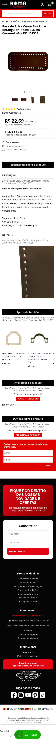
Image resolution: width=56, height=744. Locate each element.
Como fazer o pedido (28, 578)
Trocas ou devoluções (28, 590)
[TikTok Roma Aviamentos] (42, 695)
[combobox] (28, 13)
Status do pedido (28, 582)
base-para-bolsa (40, 21)
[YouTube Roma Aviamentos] (28, 695)
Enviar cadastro (18, 551)
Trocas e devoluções (28, 634)
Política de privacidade (28, 656)
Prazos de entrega (28, 597)
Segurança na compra (28, 638)
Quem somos (28, 652)
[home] (18, 5)
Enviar (48, 465)
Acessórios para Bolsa (20, 21)
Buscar (47, 13)
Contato (28, 630)
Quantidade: (5, 731)
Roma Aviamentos (11, 113)
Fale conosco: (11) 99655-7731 (28, 615)
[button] (24, 92)
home (5, 21)
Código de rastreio (28, 601)
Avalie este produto (28, 399)
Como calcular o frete (28, 594)
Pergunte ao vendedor (28, 435)
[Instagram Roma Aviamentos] (21, 695)
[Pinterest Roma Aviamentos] (35, 695)
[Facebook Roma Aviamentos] (14, 695)
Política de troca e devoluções (28, 586)
